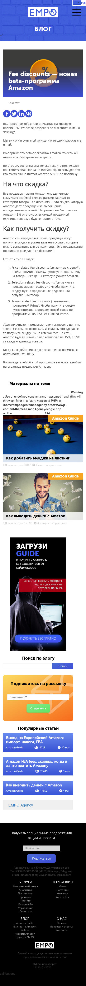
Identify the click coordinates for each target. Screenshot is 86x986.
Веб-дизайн (25, 904)
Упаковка (62, 893)
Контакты (61, 930)
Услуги (25, 882)
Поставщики (26, 893)
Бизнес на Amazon (24, 926)
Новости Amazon (24, 933)
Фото (62, 886)
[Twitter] (14, 113)
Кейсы (25, 930)
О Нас (62, 918)
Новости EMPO (25, 937)
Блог (24, 918)
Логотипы (62, 890)
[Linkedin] (21, 113)
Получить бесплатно (38, 638)
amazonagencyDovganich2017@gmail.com (46, 875)
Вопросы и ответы (61, 926)
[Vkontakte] (28, 113)
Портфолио (62, 882)
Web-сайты (62, 897)
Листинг (26, 900)
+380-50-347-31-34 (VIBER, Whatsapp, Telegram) (44, 871)
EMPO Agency (20, 805)
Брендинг (26, 897)
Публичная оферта (44, 964)
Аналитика (26, 890)
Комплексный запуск (25, 886)
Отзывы (61, 923)
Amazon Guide (65, 418)
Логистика (25, 911)
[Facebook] (6, 113)
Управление (25, 908)
